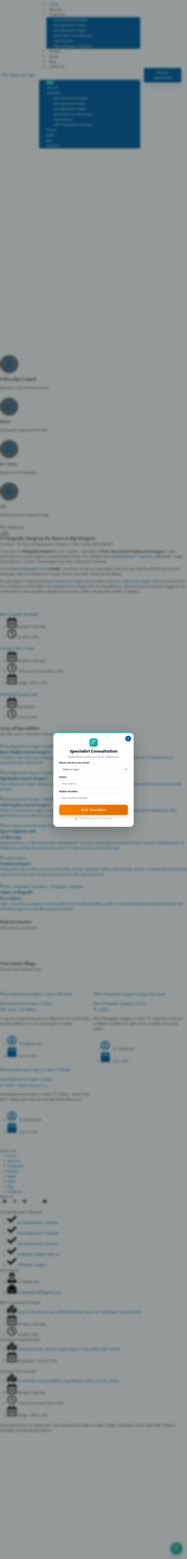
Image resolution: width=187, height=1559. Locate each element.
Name (62, 777)
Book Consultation (93, 809)
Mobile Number (68, 791)
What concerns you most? (74, 763)
